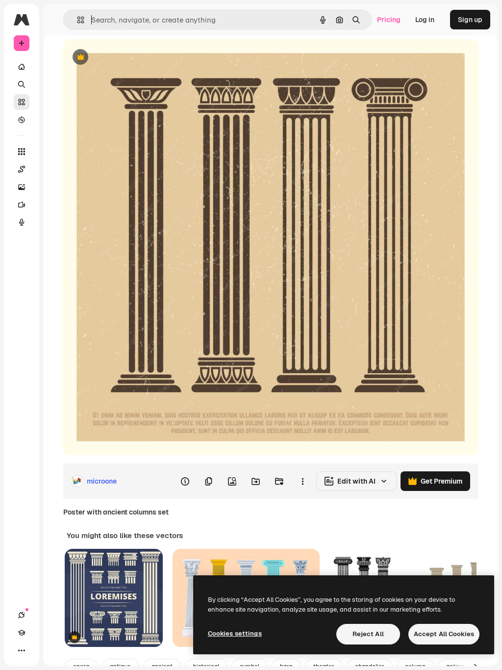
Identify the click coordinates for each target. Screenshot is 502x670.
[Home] (21, 67)
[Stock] (21, 102)
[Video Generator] (21, 204)
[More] (21, 650)
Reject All (368, 634)
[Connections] (21, 615)
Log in (424, 19)
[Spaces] (21, 169)
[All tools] (21, 151)
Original (125, 57)
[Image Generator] (21, 187)
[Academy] (21, 633)
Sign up (470, 19)
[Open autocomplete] (76, 20)
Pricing (389, 19)
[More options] (302, 481)
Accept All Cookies (444, 634)
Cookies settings (235, 633)
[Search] (21, 84)
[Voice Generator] (21, 222)
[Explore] (21, 120)
